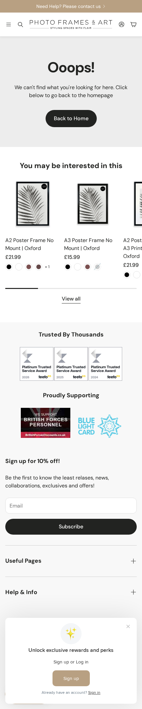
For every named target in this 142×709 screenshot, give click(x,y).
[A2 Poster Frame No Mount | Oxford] (32, 203)
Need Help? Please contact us (68, 6)
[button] (8, 24)
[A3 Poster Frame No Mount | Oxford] (91, 203)
